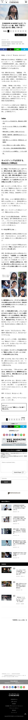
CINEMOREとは (14, 699)
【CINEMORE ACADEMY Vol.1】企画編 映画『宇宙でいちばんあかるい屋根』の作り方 (19, 519)
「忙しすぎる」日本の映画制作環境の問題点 (14, 148)
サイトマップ (14, 712)
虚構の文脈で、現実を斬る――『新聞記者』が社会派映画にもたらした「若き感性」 (19, 531)
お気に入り (6, 2)
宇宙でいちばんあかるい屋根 (16, 42)
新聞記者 (19, 72)
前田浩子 (13, 43)
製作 (23, 43)
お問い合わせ (14, 701)
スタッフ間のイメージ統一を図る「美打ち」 (14, 145)
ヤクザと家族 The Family (12, 216)
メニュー (26, 1)
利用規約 (3, 453)
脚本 (20, 43)
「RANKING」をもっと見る (18, 620)
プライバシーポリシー (14, 708)
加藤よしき (23, 576)
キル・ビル (16, 96)
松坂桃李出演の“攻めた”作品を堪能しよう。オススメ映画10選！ (19, 554)
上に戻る (25, 714)
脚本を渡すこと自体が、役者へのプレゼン (14, 131)
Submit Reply (17, 472)
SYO (8, 39)
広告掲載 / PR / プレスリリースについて (14, 705)
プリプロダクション (5, 45)
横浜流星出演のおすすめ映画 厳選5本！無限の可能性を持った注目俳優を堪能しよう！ (19, 543)
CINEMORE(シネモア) (6, 673)
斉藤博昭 (22, 603)
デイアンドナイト (16, 330)
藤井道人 (9, 43)
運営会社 (14, 710)
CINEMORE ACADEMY (6, 42)
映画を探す (2, 1)
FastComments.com (15, 492)
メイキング (4, 43)
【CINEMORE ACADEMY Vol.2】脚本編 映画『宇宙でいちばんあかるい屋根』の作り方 (19, 507)
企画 (17, 43)
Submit (6, 482)
